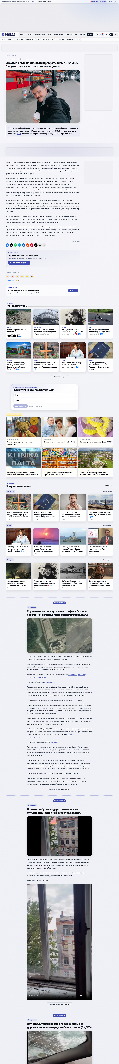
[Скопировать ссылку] (44, 245)
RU (111, 34)
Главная (22, 34)
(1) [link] (76, 334)
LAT (115, 34)
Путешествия (70, 39)
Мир (49, 34)
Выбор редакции (71, 34)
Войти (110, 1)
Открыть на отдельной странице (59, 789)
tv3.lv (31, 59)
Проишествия (60, 39)
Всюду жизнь (29, 39)
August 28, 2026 (51, 682)
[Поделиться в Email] (40, 245)
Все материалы (108, 491)
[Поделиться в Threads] (36, 245)
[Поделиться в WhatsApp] (15, 245)
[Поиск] (98, 34)
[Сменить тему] (106, 34)
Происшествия (19, 39)
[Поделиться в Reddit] (27, 245)
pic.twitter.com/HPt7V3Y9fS (37, 737)
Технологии (46, 39)
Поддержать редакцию (98, 1)
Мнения (82, 34)
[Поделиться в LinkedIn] (23, 245)
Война (9, 525)
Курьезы (10, 39)
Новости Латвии (40, 34)
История (10, 560)
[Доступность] (115, 1)
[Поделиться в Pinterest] (31, 245)
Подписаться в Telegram (19, 263)
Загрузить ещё (59, 377)
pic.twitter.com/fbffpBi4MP (36, 677)
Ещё (89, 34)
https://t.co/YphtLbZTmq (77, 675)
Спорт (78, 39)
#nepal (70, 734)
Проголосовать (20, 406)
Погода (38, 39)
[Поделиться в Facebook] (7, 245)
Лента (29, 34)
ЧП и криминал (58, 34)
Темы (4, 39)
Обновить (108, 485)
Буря (53, 39)
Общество (10, 491)
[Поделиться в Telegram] (19, 245)
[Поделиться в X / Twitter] (11, 245)
